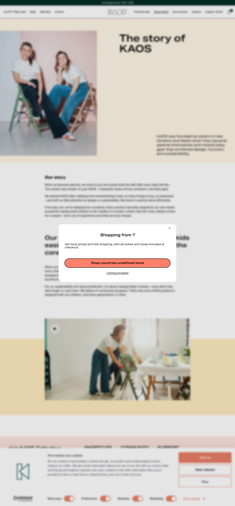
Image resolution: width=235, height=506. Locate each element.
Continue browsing (117, 273)
